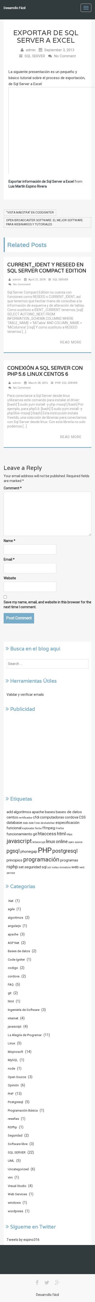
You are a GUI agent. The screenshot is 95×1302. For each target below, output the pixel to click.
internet (13, 1018)
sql (44, 867)
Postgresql (15, 1102)
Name (9, 541)
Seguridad (15, 1135)
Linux (11, 1043)
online (62, 841)
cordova (71, 817)
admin (31, 50)
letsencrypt (38, 842)
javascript (19, 841)
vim (10, 1177)
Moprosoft (15, 1052)
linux (50, 841)
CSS (82, 817)
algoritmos (22, 812)
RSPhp (12, 1127)
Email (9, 559)
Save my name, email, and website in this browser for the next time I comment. (47, 604)
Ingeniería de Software (23, 1010)
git (35, 834)
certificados (25, 817)
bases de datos (69, 812)
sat (21, 867)
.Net (10, 901)
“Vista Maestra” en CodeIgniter (30, 212)
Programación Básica (23, 1110)
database (14, 822)
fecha (38, 828)
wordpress (15, 1211)
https (69, 834)
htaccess (47, 833)
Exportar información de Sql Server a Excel (41, 181)
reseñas (13, 1119)
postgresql (65, 851)
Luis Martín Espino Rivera (28, 186)
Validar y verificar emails (25, 694)
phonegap (28, 851)
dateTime (34, 823)
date (25, 823)
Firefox (60, 828)
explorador (28, 828)
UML (11, 1161)
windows (14, 1202)
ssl (49, 867)
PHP (57, 383)
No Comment (65, 56)
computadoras (52, 817)
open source (75, 842)
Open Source (17, 1077)
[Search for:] (47, 663)
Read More (71, 342)
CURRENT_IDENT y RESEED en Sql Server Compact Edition (46, 268)
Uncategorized (18, 1169)
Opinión (13, 1085)
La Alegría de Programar (25, 1035)
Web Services (17, 1194)
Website (10, 578)
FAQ (11, 984)
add (10, 812)
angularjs (14, 926)
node (11, 1068)
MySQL (13, 1060)
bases (50, 812)
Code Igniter (16, 959)
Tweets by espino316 (23, 1240)
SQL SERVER (35, 56)
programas (69, 860)
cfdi (36, 817)
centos (12, 817)
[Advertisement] (47, 753)
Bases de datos (19, 951)
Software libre (18, 1144)
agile (11, 909)
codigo (13, 968)
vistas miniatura (61, 867)
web (75, 867)
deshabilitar (48, 823)
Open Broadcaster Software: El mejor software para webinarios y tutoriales (44, 222)
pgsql (13, 851)
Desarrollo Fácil (15, 8)
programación (41, 859)
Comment (13, 488)
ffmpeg (48, 828)
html (61, 833)
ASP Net (13, 943)
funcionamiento (19, 834)
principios (14, 860)
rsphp (12, 866)
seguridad (32, 867)
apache (38, 812)
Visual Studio (17, 1186)
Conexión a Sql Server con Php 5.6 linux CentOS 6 (45, 371)
